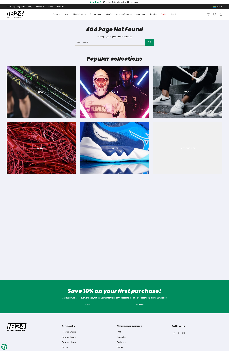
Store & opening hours (16, 6)
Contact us (39, 6)
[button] (57, 14)
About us (60, 6)
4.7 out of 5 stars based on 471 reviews (120, 2)
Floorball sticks (69, 331)
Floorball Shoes (69, 342)
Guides (50, 6)
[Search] (149, 42)
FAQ (30, 6)
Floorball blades (69, 337)
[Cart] (221, 14)
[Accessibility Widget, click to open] (4, 347)
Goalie (65, 347)
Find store (121, 342)
